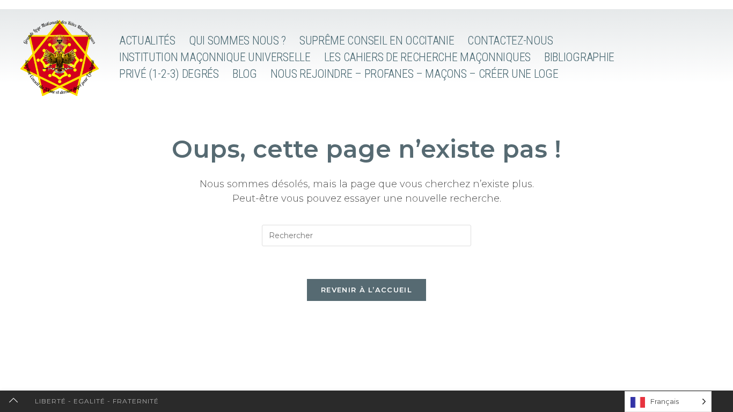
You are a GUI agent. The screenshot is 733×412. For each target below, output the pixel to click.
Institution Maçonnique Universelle (215, 57)
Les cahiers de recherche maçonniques (427, 57)
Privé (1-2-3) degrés (169, 73)
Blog (244, 73)
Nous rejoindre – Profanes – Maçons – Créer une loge (414, 73)
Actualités (147, 40)
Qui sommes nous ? (237, 40)
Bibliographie (579, 57)
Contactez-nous (510, 40)
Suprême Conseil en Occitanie (377, 40)
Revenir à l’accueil (366, 289)
